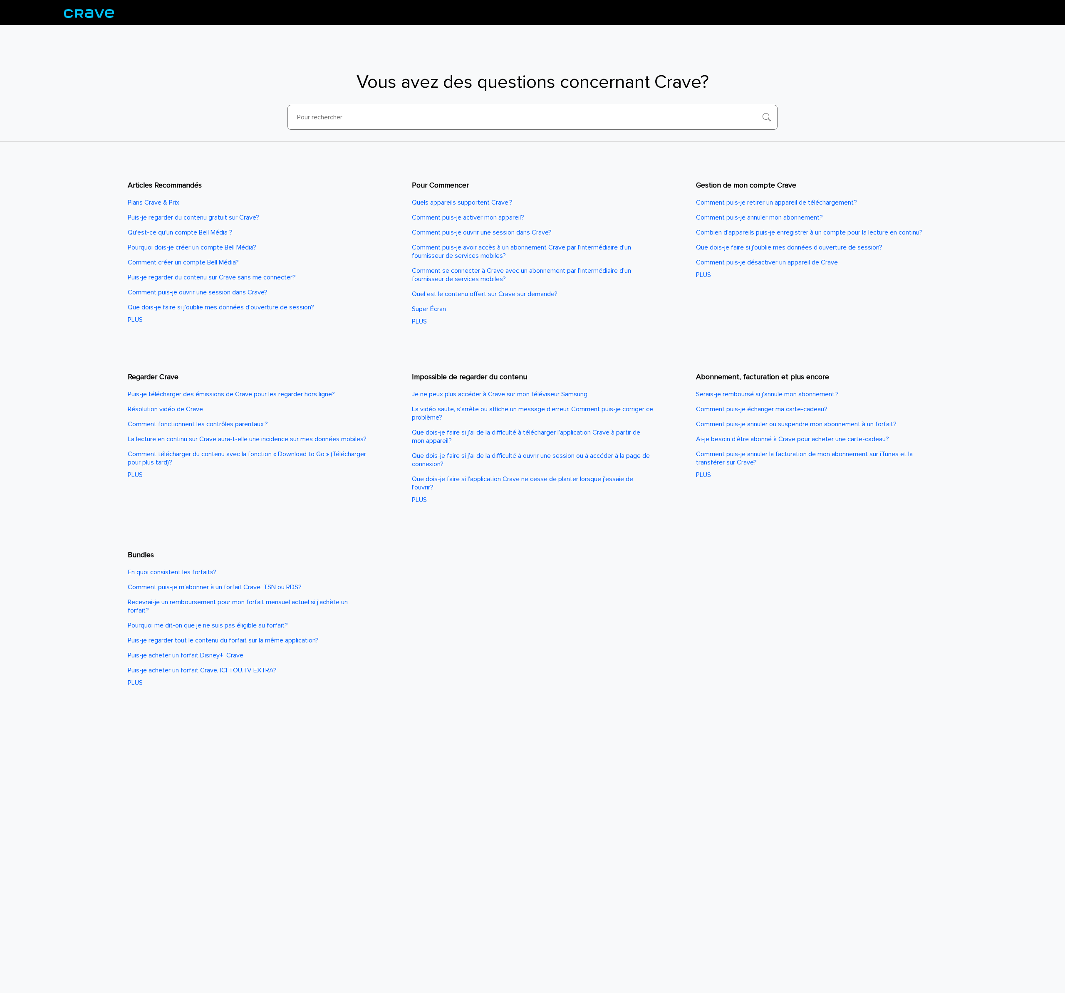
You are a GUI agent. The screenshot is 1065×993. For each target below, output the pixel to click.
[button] (767, 117)
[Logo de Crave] (89, 12)
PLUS (135, 320)
